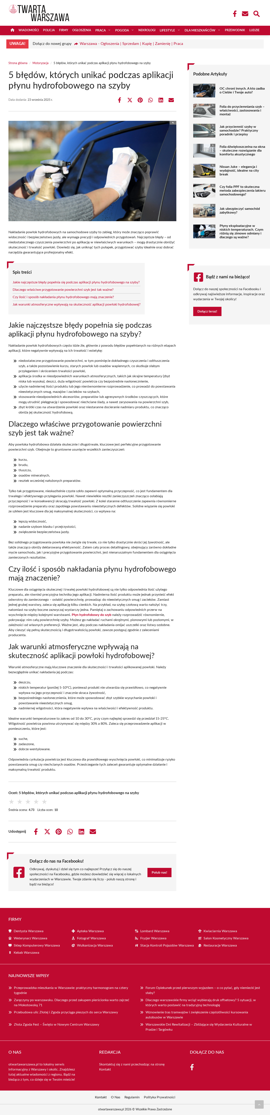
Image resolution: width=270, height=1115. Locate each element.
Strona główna (17, 63)
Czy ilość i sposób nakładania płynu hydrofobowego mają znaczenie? (63, 297)
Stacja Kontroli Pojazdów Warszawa (167, 945)
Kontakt (105, 1069)
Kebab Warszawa (26, 952)
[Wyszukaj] (256, 13)
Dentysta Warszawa (28, 931)
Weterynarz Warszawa (30, 938)
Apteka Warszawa (90, 931)
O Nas (115, 1097)
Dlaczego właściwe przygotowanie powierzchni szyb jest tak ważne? (63, 289)
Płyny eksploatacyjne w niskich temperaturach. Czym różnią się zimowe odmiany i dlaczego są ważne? (241, 231)
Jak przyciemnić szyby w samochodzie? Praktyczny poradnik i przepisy (239, 130)
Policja (49, 30)
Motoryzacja (40, 63)
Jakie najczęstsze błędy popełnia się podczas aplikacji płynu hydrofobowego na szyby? (76, 282)
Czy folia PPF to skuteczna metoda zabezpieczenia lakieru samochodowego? (243, 190)
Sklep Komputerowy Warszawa (37, 945)
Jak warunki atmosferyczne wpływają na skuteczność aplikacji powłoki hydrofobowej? (76, 304)
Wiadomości (29, 30)
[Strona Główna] (12, 30)
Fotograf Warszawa (91, 938)
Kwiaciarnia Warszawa (220, 931)
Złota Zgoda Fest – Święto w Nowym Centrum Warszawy (56, 1024)
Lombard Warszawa (154, 931)
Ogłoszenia (81, 30)
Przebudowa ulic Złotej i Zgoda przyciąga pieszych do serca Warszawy (66, 1012)
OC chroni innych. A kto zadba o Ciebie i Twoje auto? (242, 90)
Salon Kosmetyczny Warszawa (226, 938)
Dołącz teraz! (207, 311)
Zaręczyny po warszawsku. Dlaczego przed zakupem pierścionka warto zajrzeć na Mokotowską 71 (71, 1002)
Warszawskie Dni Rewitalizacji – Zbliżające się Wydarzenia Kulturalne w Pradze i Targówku (199, 1027)
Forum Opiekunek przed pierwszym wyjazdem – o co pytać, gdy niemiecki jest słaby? (203, 990)
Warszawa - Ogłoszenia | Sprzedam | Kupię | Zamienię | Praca (131, 44)
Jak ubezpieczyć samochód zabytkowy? (240, 210)
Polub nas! (159, 872)
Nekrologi (146, 30)
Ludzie (254, 30)
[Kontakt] (245, 13)
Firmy (63, 30)
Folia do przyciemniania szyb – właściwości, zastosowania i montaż (242, 110)
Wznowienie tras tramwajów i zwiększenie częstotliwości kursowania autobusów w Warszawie (197, 1015)
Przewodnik (235, 30)
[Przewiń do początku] (259, 1104)
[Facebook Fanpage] (233, 13)
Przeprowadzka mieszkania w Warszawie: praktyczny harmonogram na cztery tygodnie (71, 990)
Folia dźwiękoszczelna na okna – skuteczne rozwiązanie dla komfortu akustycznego (242, 150)
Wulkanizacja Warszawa (95, 945)
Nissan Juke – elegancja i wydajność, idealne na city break (239, 170)
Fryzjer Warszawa (153, 938)
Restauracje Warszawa (220, 945)
